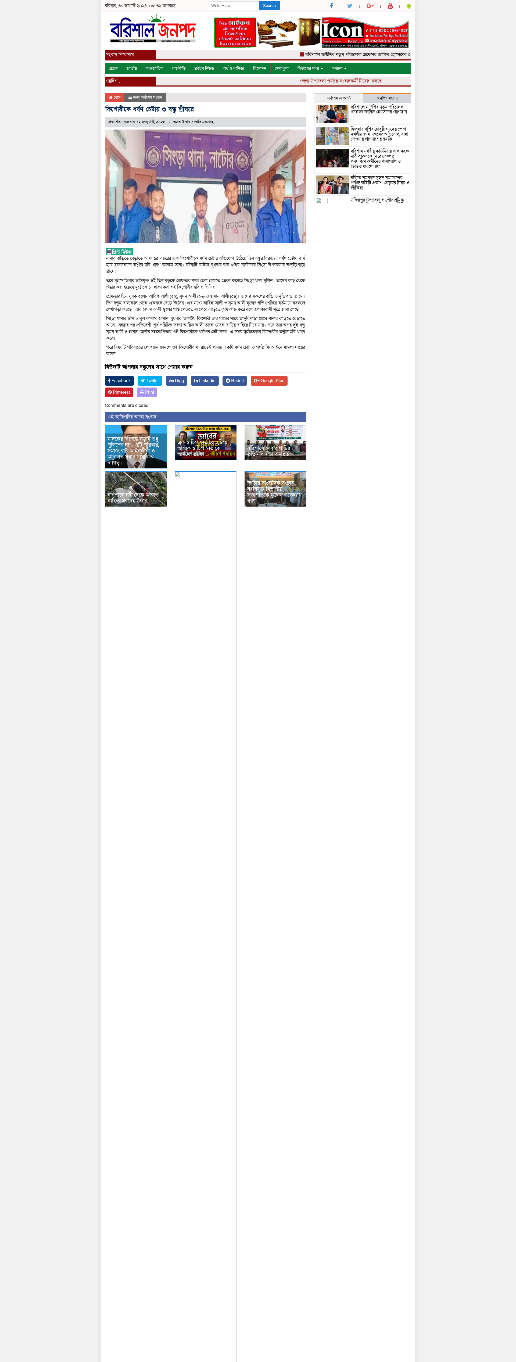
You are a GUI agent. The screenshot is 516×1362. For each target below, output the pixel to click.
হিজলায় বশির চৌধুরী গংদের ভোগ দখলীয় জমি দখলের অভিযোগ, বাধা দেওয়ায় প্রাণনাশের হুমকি (379, 134)
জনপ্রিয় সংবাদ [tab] (387, 98)
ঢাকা (136, 97)
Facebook (120, 381)
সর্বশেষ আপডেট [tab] (339, 98)
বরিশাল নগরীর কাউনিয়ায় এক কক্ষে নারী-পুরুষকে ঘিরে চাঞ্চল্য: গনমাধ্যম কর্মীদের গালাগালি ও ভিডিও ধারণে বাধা (380, 158)
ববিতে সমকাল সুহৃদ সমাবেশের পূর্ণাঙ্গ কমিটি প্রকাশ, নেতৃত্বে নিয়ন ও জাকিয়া (380, 183)
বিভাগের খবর (309, 68)
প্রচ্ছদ (113, 68)
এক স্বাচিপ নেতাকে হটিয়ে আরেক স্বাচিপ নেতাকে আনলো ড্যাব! (202, 448)
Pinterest (121, 392)
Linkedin (207, 381)
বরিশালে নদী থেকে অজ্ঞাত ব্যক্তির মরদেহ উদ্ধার (133, 498)
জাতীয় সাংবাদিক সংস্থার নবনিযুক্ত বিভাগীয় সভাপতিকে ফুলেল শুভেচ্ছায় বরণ (274, 492)
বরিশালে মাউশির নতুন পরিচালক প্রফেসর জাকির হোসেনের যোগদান (344, 55)
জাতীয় (132, 68)
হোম (116, 97)
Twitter (152, 381)
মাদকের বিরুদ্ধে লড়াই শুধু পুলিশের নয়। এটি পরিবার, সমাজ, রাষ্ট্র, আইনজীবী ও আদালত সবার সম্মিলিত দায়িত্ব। (133, 451)
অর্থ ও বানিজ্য (233, 68)
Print (149, 392)
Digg (179, 381)
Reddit (237, 381)
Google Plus (272, 381)
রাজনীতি (179, 68)
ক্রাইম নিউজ (204, 68)
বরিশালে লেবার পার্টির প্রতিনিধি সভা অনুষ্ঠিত (268, 451)
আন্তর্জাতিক (154, 68)
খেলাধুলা (282, 68)
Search (269, 5)
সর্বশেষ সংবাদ (151, 97)
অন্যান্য (338, 68)
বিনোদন (259, 68)
